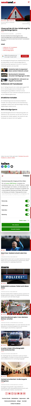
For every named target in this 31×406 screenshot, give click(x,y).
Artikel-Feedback (15, 403)
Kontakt (24, 401)
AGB (28, 398)
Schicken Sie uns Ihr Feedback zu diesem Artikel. (14, 157)
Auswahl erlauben (15, 229)
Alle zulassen (15, 224)
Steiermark (12, 20)
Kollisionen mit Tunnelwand (10, 47)
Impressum (22, 398)
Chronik (4, 20)
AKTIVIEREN (25, 56)
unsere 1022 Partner (11, 183)
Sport (4, 250)
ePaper (19, 401)
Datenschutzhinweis (10, 401)
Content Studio (6, 398)
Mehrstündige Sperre (8, 50)
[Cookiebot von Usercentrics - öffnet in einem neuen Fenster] (23, 176)
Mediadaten (15, 398)
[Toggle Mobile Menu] (29, 2)
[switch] (27, 205)
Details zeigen (22, 220)
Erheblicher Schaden (8, 49)
